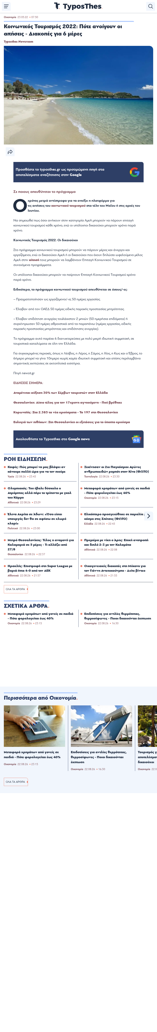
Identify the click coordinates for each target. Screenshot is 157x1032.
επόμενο (148, 516)
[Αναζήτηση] (150, 6)
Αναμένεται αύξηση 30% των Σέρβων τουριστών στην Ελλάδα (60, 392)
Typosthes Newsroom (18, 42)
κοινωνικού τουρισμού (68, 205)
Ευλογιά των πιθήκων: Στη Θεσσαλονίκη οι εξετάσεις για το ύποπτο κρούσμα (71, 422)
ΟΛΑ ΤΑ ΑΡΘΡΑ (15, 589)
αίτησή (34, 260)
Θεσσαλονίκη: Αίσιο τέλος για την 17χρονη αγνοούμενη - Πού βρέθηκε (67, 402)
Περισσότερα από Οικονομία (40, 698)
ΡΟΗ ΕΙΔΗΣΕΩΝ (25, 459)
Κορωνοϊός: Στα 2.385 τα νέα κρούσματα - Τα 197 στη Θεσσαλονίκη (65, 412)
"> (60, 172)
